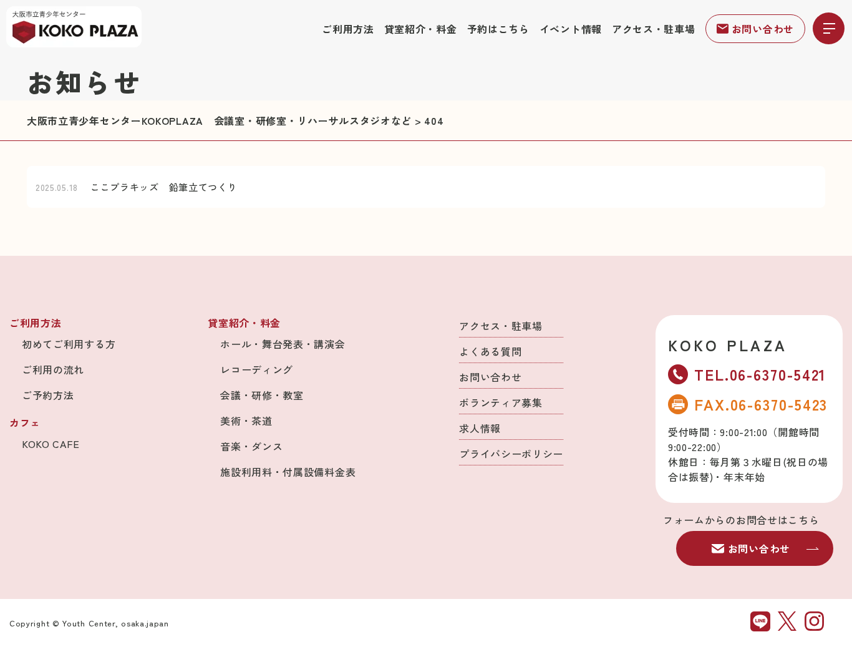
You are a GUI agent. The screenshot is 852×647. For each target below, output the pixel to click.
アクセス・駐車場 (653, 28)
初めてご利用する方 (68, 343)
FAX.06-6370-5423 (761, 404)
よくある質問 (490, 351)
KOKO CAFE (50, 443)
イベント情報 (571, 28)
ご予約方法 (48, 394)
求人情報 (480, 428)
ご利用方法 (348, 28)
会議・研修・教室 (262, 394)
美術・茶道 (246, 420)
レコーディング (256, 369)
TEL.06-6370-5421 (760, 374)
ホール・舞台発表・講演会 (282, 343)
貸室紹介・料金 (420, 28)
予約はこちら (498, 28)
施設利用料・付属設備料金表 (288, 471)
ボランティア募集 (501, 402)
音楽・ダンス (251, 446)
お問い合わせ (763, 28)
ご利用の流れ (53, 369)
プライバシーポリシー (511, 453)
